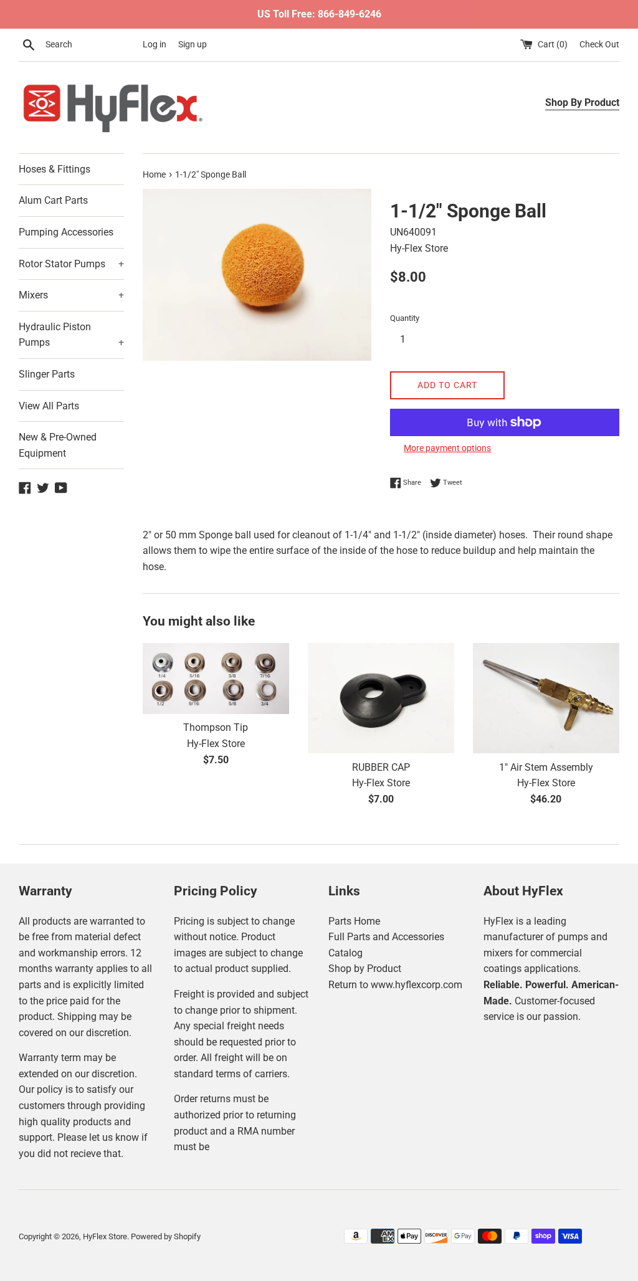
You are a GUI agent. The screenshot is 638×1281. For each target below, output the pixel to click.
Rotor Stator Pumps (71, 264)
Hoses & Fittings (54, 169)
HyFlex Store (105, 1236)
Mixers (71, 295)
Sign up (192, 44)
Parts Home (354, 921)
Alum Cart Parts (53, 200)
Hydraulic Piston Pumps (71, 335)
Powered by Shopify (166, 1236)
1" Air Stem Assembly (546, 767)
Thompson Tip (215, 727)
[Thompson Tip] (216, 678)
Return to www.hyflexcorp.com (395, 985)
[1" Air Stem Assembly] (546, 698)
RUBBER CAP (381, 767)
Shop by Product (364, 968)
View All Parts (49, 406)
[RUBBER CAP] (381, 698)
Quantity (404, 318)
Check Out (599, 44)
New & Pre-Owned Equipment (58, 445)
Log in (154, 44)
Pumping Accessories (66, 232)
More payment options (447, 448)
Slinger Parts (47, 374)
